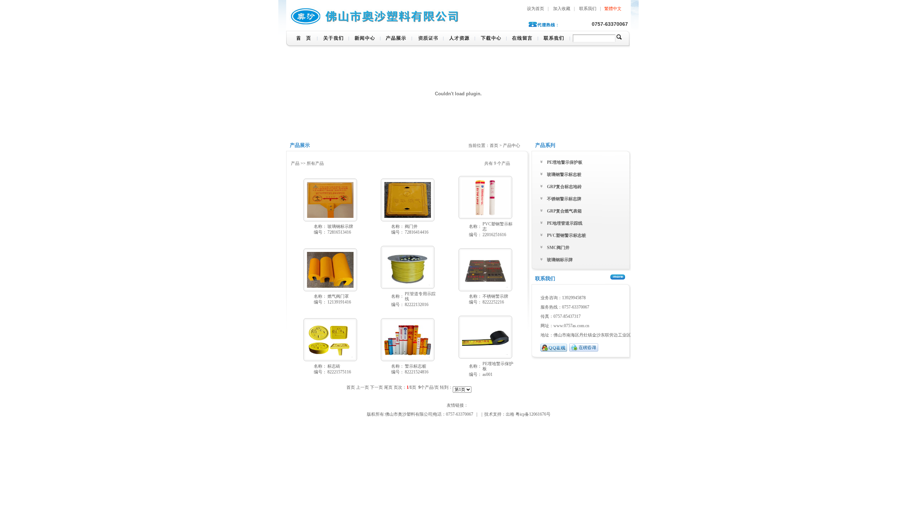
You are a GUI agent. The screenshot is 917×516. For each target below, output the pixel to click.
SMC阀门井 (558, 247)
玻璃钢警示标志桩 (564, 174)
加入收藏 (561, 8)
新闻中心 (364, 39)
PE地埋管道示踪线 (564, 223)
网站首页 (301, 39)
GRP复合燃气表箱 (564, 211)
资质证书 (427, 39)
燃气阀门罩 (338, 296)
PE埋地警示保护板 (564, 162)
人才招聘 (459, 39)
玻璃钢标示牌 (340, 226)
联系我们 (587, 8)
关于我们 (333, 39)
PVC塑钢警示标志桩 (566, 235)
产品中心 (396, 39)
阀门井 (411, 226)
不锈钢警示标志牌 (564, 198)
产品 (295, 163)
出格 (510, 414)
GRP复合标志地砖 (564, 186)
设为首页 (535, 8)
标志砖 (333, 366)
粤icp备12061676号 (533, 414)
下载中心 (490, 39)
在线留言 (522, 39)
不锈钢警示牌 (495, 296)
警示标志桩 (415, 366)
